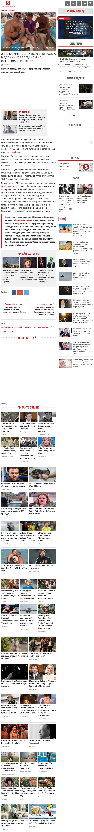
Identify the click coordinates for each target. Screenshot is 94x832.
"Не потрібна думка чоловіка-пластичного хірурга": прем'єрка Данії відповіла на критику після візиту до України (83, 347)
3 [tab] (77, 71)
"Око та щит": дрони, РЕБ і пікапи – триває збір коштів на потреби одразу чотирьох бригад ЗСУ (68, 107)
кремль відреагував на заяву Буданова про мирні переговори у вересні (82, 262)
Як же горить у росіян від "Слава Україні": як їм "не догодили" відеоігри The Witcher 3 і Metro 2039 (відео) (83, 318)
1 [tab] (70, 71)
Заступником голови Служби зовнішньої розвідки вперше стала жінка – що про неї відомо (28, 274)
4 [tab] (81, 71)
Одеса (31, 60)
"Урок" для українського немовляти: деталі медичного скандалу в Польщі (83, 363)
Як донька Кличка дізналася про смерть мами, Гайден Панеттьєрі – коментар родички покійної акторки (82, 247)
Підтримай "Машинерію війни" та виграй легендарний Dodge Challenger (68, 90)
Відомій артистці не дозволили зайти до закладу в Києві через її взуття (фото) (83, 303)
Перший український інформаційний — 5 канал (8, 4)
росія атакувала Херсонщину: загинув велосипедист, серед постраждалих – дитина (75, 66)
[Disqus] (28, 373)
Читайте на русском (48, 64)
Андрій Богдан (30, 327)
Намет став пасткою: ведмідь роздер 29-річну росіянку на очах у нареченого (83, 290)
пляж (4, 331)
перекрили (6, 186)
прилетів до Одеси (25, 220)
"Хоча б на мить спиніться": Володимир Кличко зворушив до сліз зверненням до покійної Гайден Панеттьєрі (82, 230)
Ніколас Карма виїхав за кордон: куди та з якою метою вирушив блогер (82, 332)
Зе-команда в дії (44, 327)
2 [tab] (74, 71)
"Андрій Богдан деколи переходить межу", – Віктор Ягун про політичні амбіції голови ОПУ (32, 118)
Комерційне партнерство (64, 165)
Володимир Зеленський (11, 327)
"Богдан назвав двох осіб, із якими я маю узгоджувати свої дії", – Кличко (32, 128)
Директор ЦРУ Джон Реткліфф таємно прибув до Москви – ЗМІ (81, 276)
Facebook (15, 152)
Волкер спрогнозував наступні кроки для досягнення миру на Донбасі (14, 309)
